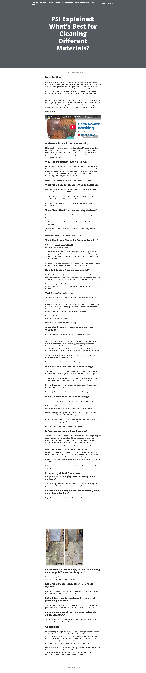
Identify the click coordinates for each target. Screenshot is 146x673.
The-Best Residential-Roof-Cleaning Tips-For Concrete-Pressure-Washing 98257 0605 (63, 3)
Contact (111, 3)
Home (103, 3)
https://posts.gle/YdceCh (64, 245)
